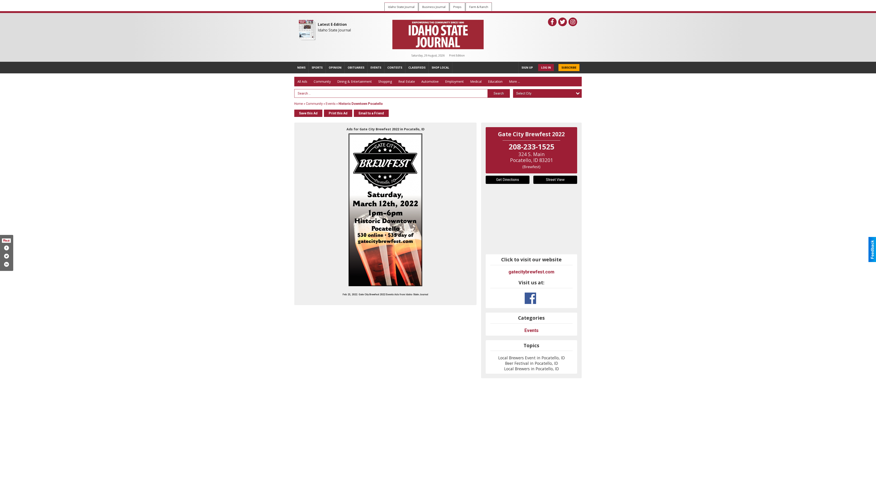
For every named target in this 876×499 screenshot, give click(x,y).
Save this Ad (308, 113)
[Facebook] (552, 22)
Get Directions (507, 179)
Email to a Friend (371, 113)
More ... (514, 81)
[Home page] (438, 33)
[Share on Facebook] (6, 248)
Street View (555, 179)
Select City (524, 93)
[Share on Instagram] (6, 264)
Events (331, 103)
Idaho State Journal (334, 30)
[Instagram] (572, 22)
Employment (454, 81)
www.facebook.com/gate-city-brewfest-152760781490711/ (530, 298)
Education (495, 81)
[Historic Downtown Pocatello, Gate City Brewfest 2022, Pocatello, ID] (385, 210)
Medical (476, 81)
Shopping (385, 81)
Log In (546, 67)
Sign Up (527, 67)
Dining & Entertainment (354, 81)
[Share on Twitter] (6, 256)
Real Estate (406, 81)
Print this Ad (338, 113)
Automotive (430, 81)
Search (499, 93)
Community (322, 81)
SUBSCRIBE (568, 67)
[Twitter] (562, 22)
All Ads (302, 81)
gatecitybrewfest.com (531, 272)
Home (298, 103)
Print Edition (457, 55)
